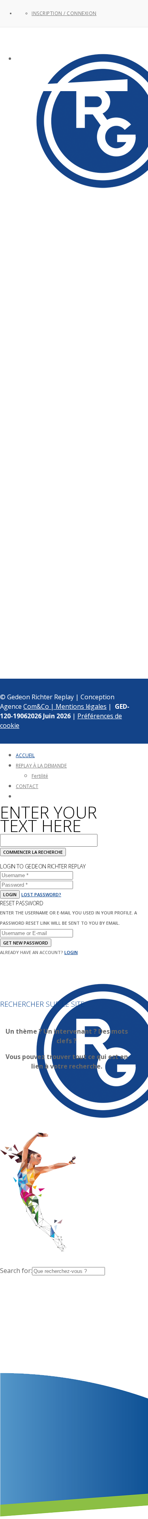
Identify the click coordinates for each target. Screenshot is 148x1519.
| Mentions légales (79, 706)
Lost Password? (41, 894)
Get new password (25, 943)
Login (10, 894)
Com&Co (37, 706)
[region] (66, 365)
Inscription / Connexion (64, 13)
